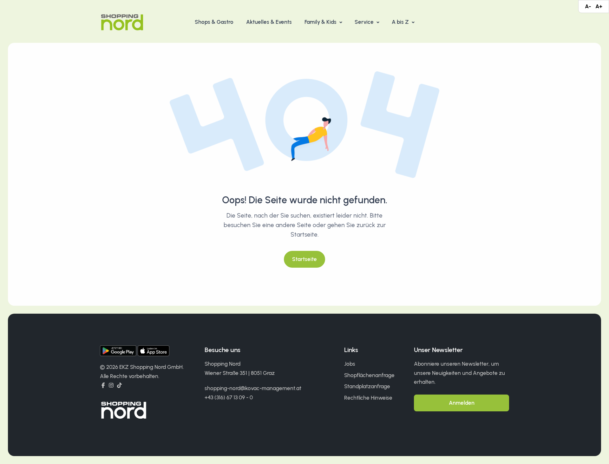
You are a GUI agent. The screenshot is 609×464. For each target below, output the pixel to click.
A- (588, 6)
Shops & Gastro (214, 22)
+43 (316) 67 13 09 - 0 (229, 397)
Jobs (349, 364)
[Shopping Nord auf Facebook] (103, 385)
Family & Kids (321, 22)
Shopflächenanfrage (369, 375)
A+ (598, 6)
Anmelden (462, 403)
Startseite (304, 259)
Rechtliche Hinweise (368, 398)
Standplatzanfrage (367, 386)
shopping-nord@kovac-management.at (253, 388)
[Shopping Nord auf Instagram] (111, 385)
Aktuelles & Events (269, 22)
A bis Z (401, 22)
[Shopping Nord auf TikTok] (119, 385)
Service (365, 22)
